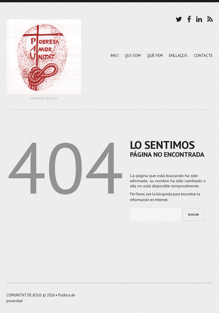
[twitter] (179, 18)
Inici (114, 55)
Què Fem (155, 55)
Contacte (203, 55)
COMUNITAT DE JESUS (24, 295)
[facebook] (189, 18)
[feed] (210, 18)
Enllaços (178, 55)
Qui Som (133, 55)
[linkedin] (199, 18)
